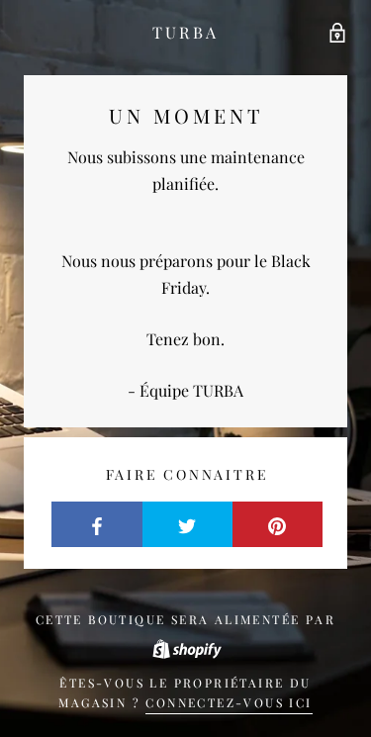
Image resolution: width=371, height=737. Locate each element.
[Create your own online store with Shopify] (186, 647)
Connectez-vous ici (228, 702)
